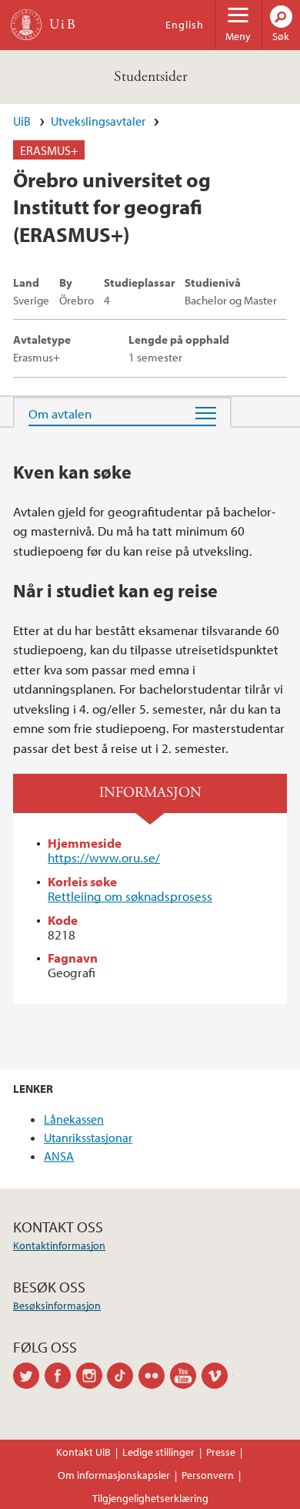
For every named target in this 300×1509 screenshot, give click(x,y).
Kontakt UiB (83, 1452)
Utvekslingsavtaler (98, 121)
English (184, 25)
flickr (154, 1376)
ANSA (59, 1156)
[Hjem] (26, 24)
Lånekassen (74, 1119)
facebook (60, 1376)
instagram (92, 1376)
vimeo (217, 1376)
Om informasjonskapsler (114, 1475)
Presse (220, 1452)
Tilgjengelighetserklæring (150, 1498)
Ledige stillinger (158, 1452)
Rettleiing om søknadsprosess (130, 896)
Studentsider (150, 76)
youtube (186, 1376)
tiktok (122, 1376)
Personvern (208, 1475)
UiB (22, 121)
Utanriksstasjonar (88, 1137)
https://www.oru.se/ (104, 857)
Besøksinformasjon (57, 1305)
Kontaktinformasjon (59, 1245)
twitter (29, 1376)
